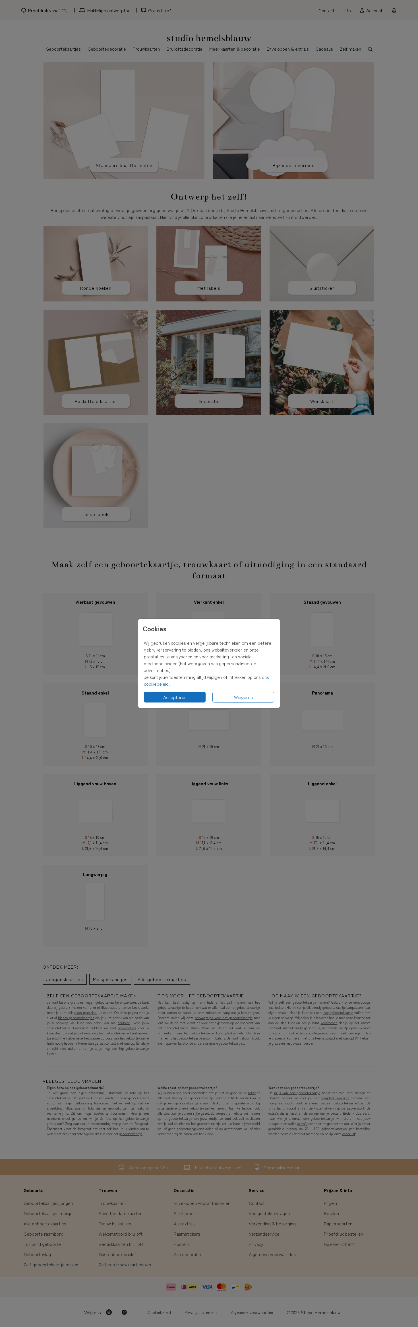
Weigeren (243, 697)
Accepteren (175, 697)
